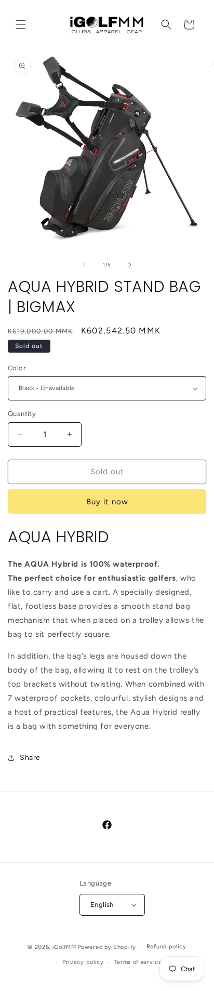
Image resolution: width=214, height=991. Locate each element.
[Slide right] (129, 264)
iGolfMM (64, 946)
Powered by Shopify (106, 946)
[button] (20, 24)
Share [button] (30, 757)
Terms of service (138, 962)
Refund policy (166, 946)
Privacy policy (83, 962)
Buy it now (107, 501)
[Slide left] (84, 264)
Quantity (22, 414)
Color (16, 368)
